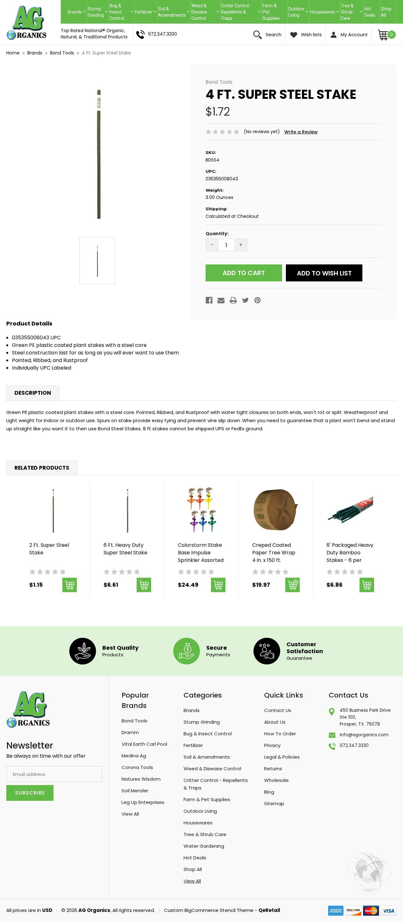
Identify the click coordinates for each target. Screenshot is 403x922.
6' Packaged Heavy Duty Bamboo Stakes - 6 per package (349, 556)
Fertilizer (143, 11)
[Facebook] (209, 300)
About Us (275, 722)
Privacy (272, 745)
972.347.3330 (162, 34)
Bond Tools (134, 720)
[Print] (233, 300)
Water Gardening (204, 846)
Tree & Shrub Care (347, 12)
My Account (353, 34)
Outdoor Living (296, 12)
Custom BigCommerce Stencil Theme (208, 910)
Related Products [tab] (41, 468)
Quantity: (217, 233)
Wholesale (276, 780)
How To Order (280, 733)
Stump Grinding (96, 12)
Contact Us (277, 710)
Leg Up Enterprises (143, 802)
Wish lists (311, 34)
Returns (273, 768)
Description (32, 393)
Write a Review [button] (301, 132)
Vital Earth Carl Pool (144, 744)
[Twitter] (245, 300)
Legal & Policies (282, 757)
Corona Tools (137, 767)
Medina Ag (134, 755)
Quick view (53, 510)
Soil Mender (135, 790)
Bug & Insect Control (117, 12)
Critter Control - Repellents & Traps (236, 12)
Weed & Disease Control (199, 12)
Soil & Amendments (172, 12)
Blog (269, 792)
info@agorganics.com (364, 735)
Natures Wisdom (141, 779)
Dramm (130, 732)
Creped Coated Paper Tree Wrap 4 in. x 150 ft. (273, 552)
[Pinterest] (257, 300)
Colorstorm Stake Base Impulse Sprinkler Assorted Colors (201, 556)
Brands (75, 11)
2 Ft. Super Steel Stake (49, 548)
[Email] (221, 300)
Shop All (386, 12)
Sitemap (274, 803)
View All (130, 814)
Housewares (322, 11)
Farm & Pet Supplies (271, 12)
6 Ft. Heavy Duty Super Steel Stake (125, 548)
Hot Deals (369, 12)
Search (272, 34)
